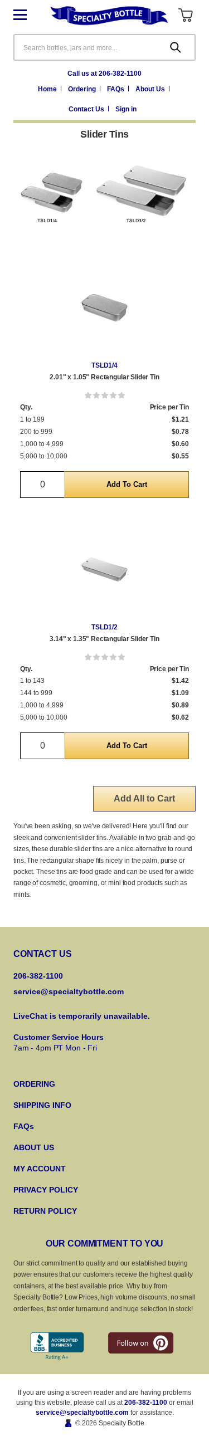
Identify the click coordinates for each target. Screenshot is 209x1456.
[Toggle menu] (28, 15)
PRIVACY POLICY (45, 1189)
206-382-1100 (145, 1402)
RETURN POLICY (45, 1210)
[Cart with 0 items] (185, 15)
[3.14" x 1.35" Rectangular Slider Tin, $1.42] (104, 569)
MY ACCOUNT (39, 1168)
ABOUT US (33, 1147)
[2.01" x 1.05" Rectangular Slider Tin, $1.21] (104, 308)
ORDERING (34, 1083)
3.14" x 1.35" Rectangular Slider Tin (104, 639)
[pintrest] (140, 1343)
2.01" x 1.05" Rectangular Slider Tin (104, 377)
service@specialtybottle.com (68, 991)
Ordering (83, 89)
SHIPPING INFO (42, 1105)
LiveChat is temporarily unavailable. (81, 1016)
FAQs (116, 89)
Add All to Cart (144, 798)
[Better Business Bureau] (57, 1346)
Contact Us (87, 109)
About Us (151, 89)
